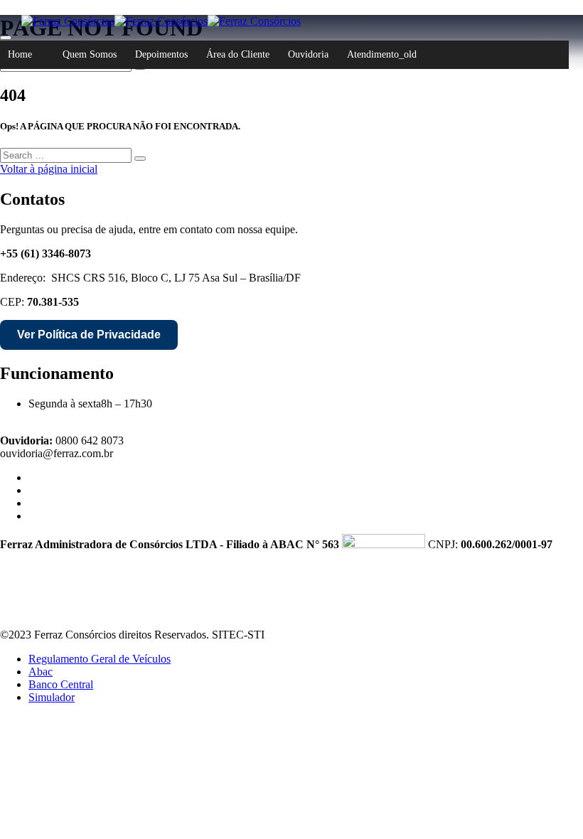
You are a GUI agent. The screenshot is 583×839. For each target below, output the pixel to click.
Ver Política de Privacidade (89, 334)
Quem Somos (90, 54)
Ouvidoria (308, 54)
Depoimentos (161, 54)
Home (20, 54)
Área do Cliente (237, 54)
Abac (40, 672)
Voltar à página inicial (48, 169)
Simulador (51, 697)
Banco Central (60, 684)
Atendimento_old (382, 54)
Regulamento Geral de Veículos (99, 659)
